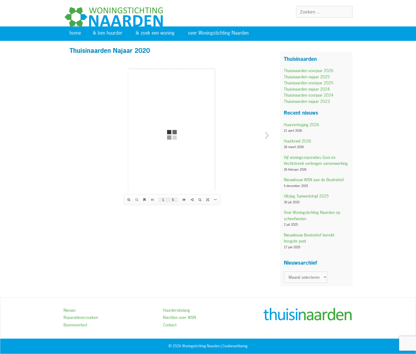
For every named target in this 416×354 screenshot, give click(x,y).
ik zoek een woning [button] (155, 33)
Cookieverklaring (234, 345)
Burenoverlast (75, 325)
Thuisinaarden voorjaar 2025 (308, 83)
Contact (169, 325)
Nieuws (70, 310)
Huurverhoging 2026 (301, 124)
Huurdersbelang (176, 310)
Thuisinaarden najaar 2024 (307, 89)
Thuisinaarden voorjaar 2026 (308, 70)
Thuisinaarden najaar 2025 (307, 77)
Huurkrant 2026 (297, 141)
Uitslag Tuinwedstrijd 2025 (306, 196)
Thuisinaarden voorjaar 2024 (308, 95)
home (75, 33)
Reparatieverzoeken (81, 317)
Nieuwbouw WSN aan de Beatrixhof (314, 179)
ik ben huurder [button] (107, 33)
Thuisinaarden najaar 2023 (307, 101)
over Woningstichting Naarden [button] (218, 33)
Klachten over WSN (179, 317)
